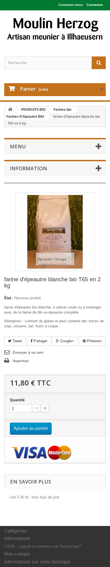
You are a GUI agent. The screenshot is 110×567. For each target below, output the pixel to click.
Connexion (95, 4)
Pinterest (94, 341)
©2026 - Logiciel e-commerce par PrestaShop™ (43, 546)
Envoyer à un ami (28, 352)
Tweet (16, 341)
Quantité (17, 400)
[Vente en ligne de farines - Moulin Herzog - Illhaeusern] (55, 28)
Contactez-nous (71, 4)
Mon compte (17, 554)
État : (8, 298)
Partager (39, 341)
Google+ (66, 341)
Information (28, 168)
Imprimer (21, 361)
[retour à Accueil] (10, 109)
